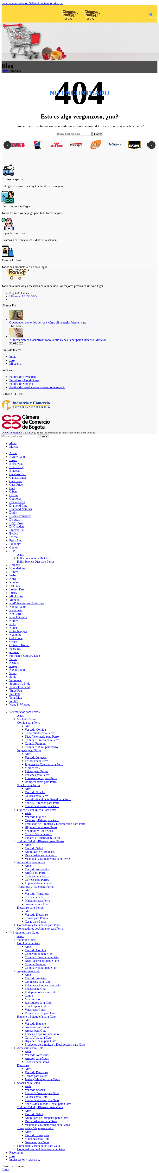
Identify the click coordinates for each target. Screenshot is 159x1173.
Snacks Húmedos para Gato (42, 1093)
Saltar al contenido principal (46, 3)
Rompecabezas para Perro (41, 781)
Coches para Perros (36, 897)
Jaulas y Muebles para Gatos (42, 1079)
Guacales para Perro (37, 904)
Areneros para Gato (37, 1027)
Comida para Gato (28, 943)
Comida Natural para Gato (41, 967)
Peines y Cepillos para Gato (42, 1033)
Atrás (20, 554)
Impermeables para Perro (40, 883)
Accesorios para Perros (31, 862)
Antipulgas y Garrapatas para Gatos (46, 1117)
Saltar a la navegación (15, 3)
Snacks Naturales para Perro (42, 806)
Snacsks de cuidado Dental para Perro (48, 799)
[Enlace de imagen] (16, 278)
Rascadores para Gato (38, 1002)
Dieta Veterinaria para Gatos (42, 960)
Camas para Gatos (36, 1075)
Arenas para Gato (35, 1030)
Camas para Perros (36, 918)
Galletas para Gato (36, 1096)
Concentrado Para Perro (39, 732)
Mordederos (32, 767)
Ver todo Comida (35, 729)
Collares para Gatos (37, 1061)
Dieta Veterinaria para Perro (42, 736)
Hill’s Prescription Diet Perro (34, 558)
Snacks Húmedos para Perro (42, 802)
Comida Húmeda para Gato (42, 957)
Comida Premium (35, 743)
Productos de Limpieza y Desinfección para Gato (55, 1044)
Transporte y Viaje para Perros (35, 886)
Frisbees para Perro (36, 760)
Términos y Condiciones (24, 380)
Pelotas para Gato (35, 988)
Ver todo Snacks (35, 792)
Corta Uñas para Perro (38, 834)
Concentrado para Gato (39, 953)
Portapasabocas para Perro (41, 778)
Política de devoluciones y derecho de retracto (37, 387)
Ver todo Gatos (26, 939)
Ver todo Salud (34, 848)
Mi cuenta (15, 363)
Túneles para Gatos (36, 1006)
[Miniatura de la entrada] (16, 319)
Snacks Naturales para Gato (42, 1100)
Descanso (23, 1065)
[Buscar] (8, 14)
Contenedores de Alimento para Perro (40, 928)
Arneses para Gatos (37, 1058)
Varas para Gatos (35, 1009)
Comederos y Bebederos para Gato (38, 1145)
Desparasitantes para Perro (41, 855)
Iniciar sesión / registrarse (24, 1159)
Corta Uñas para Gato (38, 1037)
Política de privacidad (22, 376)
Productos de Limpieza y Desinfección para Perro (55, 823)
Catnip (29, 995)
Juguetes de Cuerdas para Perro (44, 764)
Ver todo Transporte (37, 893)
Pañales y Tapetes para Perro (42, 837)
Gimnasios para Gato (38, 981)
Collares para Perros (37, 876)
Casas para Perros (36, 921)
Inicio (5, 71)
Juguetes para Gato (28, 971)
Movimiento (32, 999)
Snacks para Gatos (28, 1082)
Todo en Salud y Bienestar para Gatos (40, 1107)
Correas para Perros (37, 879)
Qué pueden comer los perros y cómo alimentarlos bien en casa (47, 322)
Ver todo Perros (26, 719)
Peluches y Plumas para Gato (42, 985)
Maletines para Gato (37, 1138)
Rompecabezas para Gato (40, 1013)
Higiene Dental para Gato (40, 1040)
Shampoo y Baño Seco (39, 830)
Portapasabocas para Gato (40, 992)
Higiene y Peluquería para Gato (36, 1016)
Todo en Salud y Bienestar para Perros (40, 841)
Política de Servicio (21, 383)
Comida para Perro (28, 722)
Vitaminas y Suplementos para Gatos (47, 1124)
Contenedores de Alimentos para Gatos (41, 1149)
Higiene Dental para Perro (41, 827)
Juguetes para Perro (29, 750)
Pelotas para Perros (36, 771)
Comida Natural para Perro (41, 746)
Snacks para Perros (28, 785)
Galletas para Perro (36, 795)
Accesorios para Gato (30, 1047)
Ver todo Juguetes (36, 757)
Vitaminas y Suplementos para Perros (47, 858)
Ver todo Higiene (35, 816)
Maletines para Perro (37, 900)
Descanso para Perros (30, 907)
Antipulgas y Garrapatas (39, 851)
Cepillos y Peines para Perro (42, 820)
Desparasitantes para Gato (41, 1121)
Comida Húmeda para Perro (42, 739)
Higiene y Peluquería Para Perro (36, 809)
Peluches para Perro (37, 774)
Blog (12, 360)
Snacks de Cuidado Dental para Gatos (48, 1103)
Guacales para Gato (37, 1142)
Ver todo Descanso (36, 914)
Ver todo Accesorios (37, 869)
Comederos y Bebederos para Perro (38, 924)
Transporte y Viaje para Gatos (35, 1128)
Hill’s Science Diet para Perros (35, 561)
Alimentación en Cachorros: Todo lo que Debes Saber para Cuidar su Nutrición (57, 340)
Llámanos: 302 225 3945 (23, 296)
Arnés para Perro (35, 872)
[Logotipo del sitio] (69, 23)
